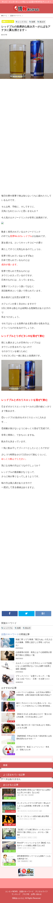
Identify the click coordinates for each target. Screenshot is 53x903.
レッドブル (22, 22)
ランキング (16, 894)
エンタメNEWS (11, 891)
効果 (33, 22)
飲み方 (42, 22)
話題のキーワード (7, 21)
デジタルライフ (41, 891)
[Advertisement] (26, 108)
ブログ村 (25, 894)
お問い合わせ (36, 894)
